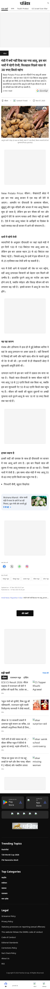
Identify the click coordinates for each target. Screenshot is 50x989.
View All (46, 673)
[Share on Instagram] (27, 567)
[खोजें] (48, 3)
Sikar (21, 598)
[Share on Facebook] (4, 567)
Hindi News (5, 598)
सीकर (5, 53)
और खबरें (25, 613)
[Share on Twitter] (12, 567)
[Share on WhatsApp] (19, 567)
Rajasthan (14, 598)
